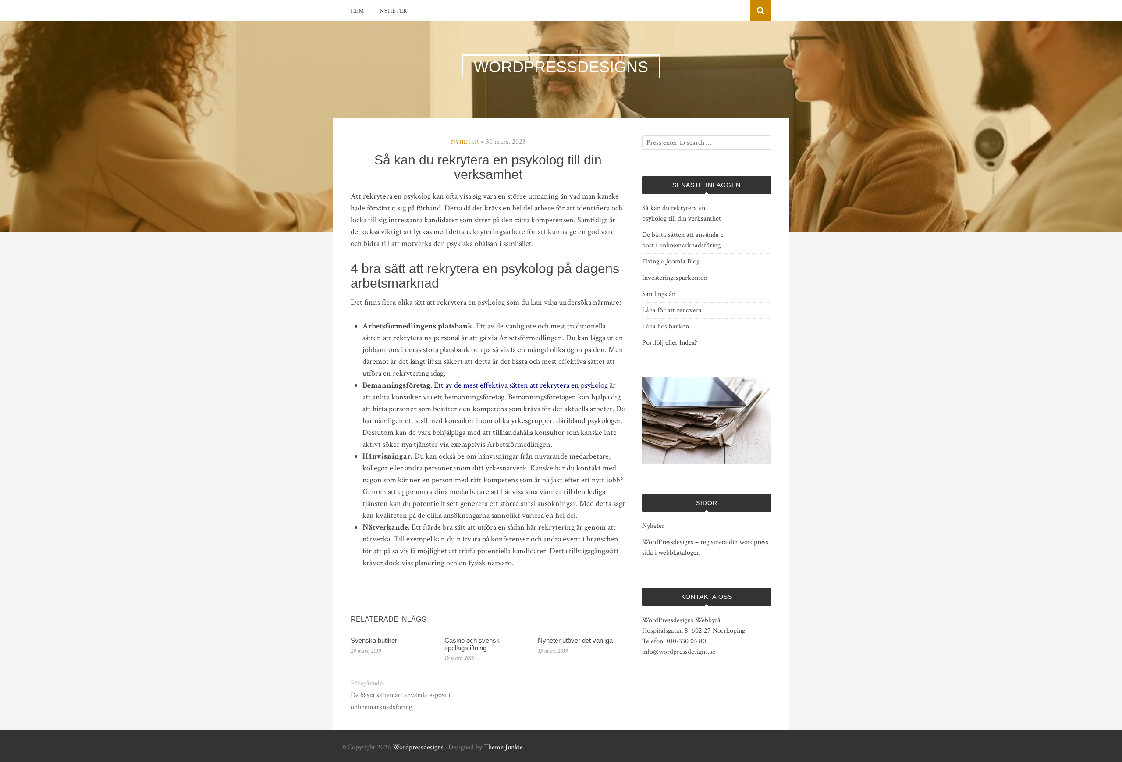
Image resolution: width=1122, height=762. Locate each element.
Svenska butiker (374, 640)
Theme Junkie (503, 747)
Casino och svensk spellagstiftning (472, 644)
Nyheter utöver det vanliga (575, 640)
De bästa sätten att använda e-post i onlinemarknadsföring (400, 701)
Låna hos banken (665, 326)
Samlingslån (658, 294)
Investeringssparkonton (674, 277)
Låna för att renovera (672, 310)
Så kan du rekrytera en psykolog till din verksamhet (681, 213)
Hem (357, 11)
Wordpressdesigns (418, 747)
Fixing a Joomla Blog (670, 261)
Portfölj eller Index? (669, 342)
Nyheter (393, 11)
